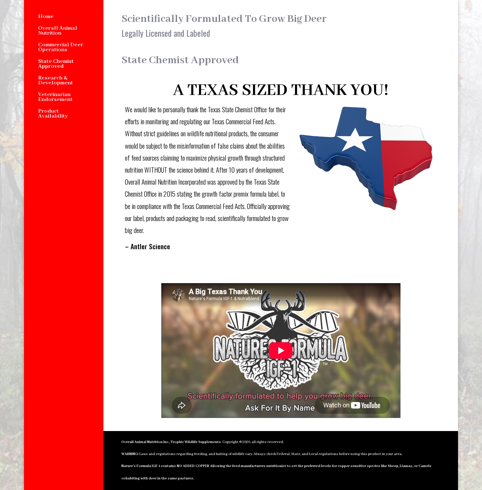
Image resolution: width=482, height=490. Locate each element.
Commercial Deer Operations (60, 47)
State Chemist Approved (56, 64)
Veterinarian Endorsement (55, 97)
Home (46, 17)
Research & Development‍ (55, 81)
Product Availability (53, 114)
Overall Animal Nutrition (57, 31)
